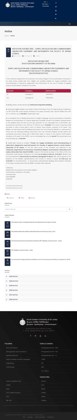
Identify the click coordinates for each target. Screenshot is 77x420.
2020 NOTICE (13, 281)
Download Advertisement (14, 186)
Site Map (30, 417)
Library (43, 381)
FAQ (45, 2)
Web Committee (40, 417)
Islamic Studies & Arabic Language (18, 359)
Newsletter (45, 6)
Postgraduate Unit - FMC (49, 348)
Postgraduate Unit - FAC (49, 352)
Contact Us (50, 417)
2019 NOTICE (13, 286)
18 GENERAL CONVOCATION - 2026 (22, 250)
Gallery (43, 400)
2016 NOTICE (13, 299)
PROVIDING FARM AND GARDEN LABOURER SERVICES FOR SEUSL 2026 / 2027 (33, 231)
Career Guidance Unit (13, 381)
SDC (42, 367)
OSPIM (8, 385)
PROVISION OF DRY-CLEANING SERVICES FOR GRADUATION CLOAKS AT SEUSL (33, 222)
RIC (42, 363)
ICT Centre (45, 371)
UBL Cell (8, 400)
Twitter (22, 198)
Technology (10, 367)
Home (7, 36)
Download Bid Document (14, 188)
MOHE (43, 389)
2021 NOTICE (13, 276)
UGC (42, 385)
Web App (45, 4)
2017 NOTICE (13, 295)
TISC (7, 397)
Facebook (11, 198)
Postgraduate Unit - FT (49, 355)
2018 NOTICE (13, 290)
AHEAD (43, 393)
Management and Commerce (16, 352)
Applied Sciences (12, 355)
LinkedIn (32, 198)
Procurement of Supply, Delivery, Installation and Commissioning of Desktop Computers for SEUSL (40, 259)
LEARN (43, 397)
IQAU (7, 389)
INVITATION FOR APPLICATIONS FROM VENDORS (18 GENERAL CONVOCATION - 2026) (36, 241)
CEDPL (43, 359)
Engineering (10, 363)
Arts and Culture (11, 348)
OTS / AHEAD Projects (13, 393)
